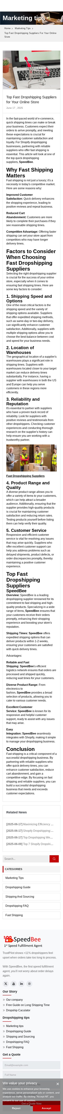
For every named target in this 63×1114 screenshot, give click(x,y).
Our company (14, 999)
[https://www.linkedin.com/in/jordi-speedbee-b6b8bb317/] (21, 984)
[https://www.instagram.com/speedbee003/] (29, 984)
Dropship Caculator (18, 1010)
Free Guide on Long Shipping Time (28, 1005)
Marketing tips (23, 28)
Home (7, 28)
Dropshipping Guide (17, 887)
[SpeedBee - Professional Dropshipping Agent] (23, 941)
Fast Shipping (14, 915)
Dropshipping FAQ (17, 905)
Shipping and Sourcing (19, 896)
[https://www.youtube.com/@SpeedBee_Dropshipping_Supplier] (13, 984)
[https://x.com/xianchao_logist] (6, 984)
